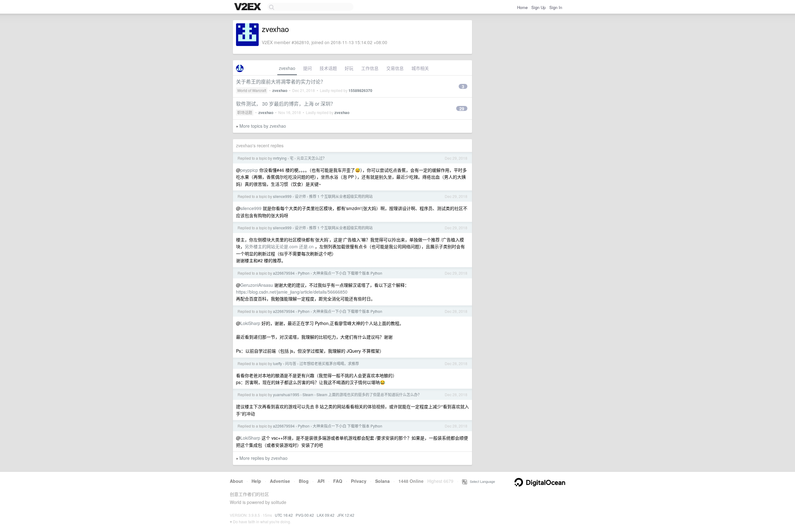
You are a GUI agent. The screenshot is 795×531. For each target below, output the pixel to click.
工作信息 (370, 68)
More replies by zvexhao (263, 458)
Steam (307, 394)
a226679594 (284, 273)
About (236, 481)
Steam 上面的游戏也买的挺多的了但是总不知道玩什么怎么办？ (368, 394)
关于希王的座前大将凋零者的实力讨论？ (280, 81)
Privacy (358, 481)
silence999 (282, 196)
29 (461, 108)
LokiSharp (250, 323)
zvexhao (287, 68)
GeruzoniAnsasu (256, 285)
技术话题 (328, 68)
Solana (382, 481)
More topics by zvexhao (262, 126)
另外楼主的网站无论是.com (271, 246)
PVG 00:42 (305, 515)
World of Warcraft (251, 90)
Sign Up (538, 7)
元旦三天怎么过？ (311, 158)
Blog (304, 481)
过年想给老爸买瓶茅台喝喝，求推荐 (329, 363)
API (321, 481)
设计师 (300, 196)
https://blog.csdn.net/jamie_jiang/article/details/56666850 (292, 292)
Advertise (280, 481)
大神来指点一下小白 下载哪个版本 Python (347, 273)
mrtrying (280, 158)
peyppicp (249, 170)
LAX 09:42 (325, 515)
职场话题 (244, 112)
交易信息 (395, 68)
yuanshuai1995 (286, 394)
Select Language (481, 481)
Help (256, 481)
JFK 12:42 (345, 515)
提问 (307, 68)
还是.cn (306, 246)
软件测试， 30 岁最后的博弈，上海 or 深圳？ (285, 103)
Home (522, 7)
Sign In (555, 7)
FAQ (337, 481)
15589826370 (360, 90)
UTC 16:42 (284, 515)
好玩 (349, 68)
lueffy (277, 363)
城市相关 (420, 68)
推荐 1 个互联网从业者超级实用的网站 (341, 196)
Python (304, 273)
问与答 (290, 363)
